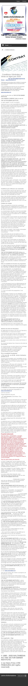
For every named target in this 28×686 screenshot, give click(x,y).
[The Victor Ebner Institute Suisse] (14, 22)
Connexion (24, 1)
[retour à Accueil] (2, 50)
